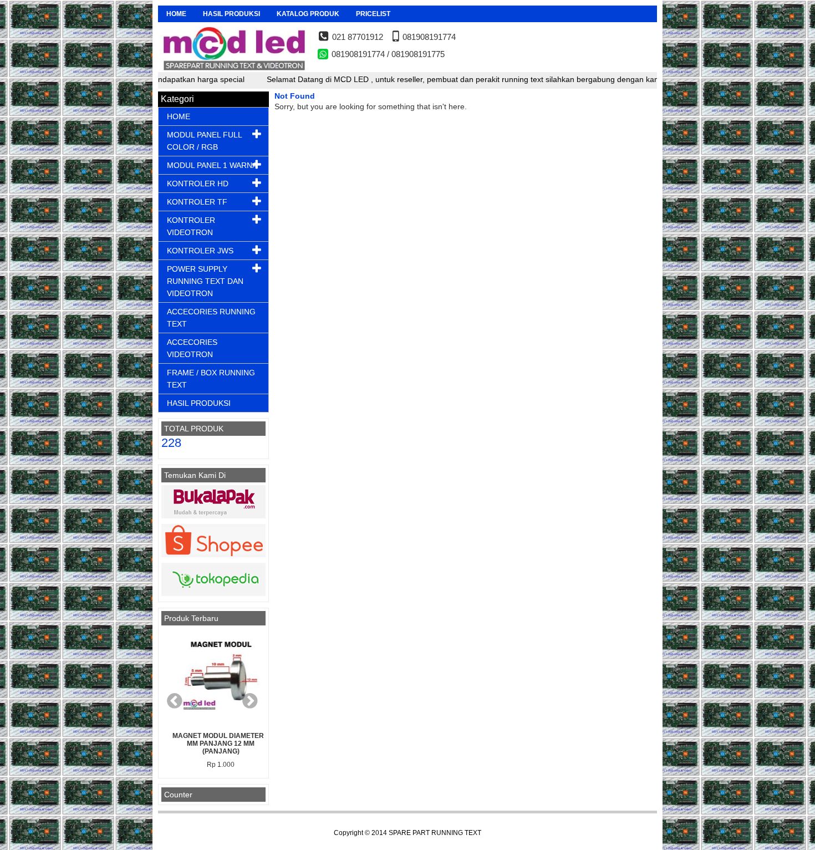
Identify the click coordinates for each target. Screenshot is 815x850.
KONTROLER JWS (200, 250)
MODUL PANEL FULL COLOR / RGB (204, 140)
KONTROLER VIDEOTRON (191, 226)
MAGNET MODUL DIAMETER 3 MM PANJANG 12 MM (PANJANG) (213, 743)
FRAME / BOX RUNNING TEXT (211, 378)
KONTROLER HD (197, 183)
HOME (176, 14)
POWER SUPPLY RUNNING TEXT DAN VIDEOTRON (205, 281)
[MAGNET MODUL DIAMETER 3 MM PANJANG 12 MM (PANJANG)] (213, 678)
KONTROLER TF (197, 201)
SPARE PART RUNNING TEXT (435, 833)
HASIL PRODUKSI (231, 14)
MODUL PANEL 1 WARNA (212, 165)
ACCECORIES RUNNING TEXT (211, 317)
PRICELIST (373, 14)
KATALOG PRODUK (308, 14)
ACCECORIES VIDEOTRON (192, 348)
